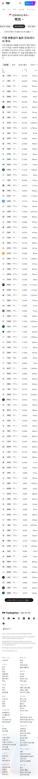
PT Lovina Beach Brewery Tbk (15, 154)
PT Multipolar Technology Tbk (15, 368)
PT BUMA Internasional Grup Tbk (15, 222)
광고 (21, 767)
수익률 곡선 (6, 715)
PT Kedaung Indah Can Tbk (15, 405)
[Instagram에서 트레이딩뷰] (18, 618)
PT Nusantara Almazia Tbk (15, 420)
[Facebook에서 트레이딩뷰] (8, 618)
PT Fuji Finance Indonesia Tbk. (15, 143)
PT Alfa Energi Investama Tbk (15, 185)
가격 (21, 663)
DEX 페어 (5, 679)
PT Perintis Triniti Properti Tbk (15, 588)
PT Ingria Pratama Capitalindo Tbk (15, 117)
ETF (3, 669)
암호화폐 (5, 674)
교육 (3, 758)
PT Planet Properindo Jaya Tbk (15, 279)
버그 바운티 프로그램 (27, 742)
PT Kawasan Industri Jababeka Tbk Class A (15, 326)
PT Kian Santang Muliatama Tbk (15, 373)
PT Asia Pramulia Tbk (15, 467)
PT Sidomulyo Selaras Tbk (15, 96)
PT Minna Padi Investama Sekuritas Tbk (15, 473)
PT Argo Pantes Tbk (15, 290)
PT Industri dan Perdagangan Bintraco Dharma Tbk (15, 201)
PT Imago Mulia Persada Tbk (15, 332)
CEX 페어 (5, 676)
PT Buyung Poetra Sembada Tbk (15, 347)
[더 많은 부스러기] (9, 9)
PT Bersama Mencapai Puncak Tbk (15, 499)
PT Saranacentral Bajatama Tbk (15, 410)
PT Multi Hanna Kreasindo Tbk (15, 582)
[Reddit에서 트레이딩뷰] (3, 623)
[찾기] (20, 3)
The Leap (23, 681)
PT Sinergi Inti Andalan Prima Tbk (15, 431)
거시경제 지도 (6, 719)
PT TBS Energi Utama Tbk (15, 269)
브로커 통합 (24, 770)
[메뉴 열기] (3, 3)
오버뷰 (22, 674)
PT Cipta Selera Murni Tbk (15, 76)
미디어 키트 (24, 710)
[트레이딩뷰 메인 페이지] (8, 3)
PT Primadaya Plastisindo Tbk (15, 138)
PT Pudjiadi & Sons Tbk (15, 353)
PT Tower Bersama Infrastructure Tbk (15, 337)
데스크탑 (5, 731)
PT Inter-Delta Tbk (15, 457)
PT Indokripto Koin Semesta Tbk (15, 86)
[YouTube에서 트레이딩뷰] (13, 618)
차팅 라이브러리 (25, 754)
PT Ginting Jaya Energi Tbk (15, 488)
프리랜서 (5, 772)
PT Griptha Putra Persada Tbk (15, 227)
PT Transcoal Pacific (15, 295)
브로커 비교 (24, 679)
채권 (3, 671)
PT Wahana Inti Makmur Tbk (15, 149)
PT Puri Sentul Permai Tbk (15, 514)
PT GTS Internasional (15, 206)
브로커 (22, 676)
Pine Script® (6, 722)
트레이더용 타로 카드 (27, 719)
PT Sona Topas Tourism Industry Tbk (15, 394)
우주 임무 (23, 701)
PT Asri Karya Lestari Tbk (15, 452)
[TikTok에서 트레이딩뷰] (34, 618)
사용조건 (23, 728)
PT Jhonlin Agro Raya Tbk (15, 211)
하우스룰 (5, 747)
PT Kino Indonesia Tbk (15, 483)
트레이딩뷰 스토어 (26, 717)
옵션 (3, 717)
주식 (3, 667)
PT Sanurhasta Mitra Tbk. (15, 384)
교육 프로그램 (24, 774)
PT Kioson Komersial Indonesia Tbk (15, 133)
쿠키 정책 (23, 735)
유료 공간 (5, 774)
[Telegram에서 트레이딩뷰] (28, 618)
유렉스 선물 (24, 690)
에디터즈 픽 (6, 760)
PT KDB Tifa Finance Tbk (15, 389)
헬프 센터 (23, 706)
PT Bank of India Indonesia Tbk (15, 572)
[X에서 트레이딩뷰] (3, 618)
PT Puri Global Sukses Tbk (15, 520)
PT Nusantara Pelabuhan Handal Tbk (15, 232)
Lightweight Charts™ (27, 756)
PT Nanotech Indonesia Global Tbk (15, 509)
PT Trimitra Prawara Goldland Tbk (15, 436)
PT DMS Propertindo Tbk (15, 248)
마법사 (4, 769)
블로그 (22, 703)
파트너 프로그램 (25, 772)
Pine (3, 681)
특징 (21, 660)
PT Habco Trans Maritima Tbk (15, 274)
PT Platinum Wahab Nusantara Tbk (15, 363)
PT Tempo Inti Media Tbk (15, 316)
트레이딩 (5, 756)
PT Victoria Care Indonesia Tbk (15, 577)
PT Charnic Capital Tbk (15, 258)
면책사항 (23, 731)
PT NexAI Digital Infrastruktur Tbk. (15, 285)
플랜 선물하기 (24, 667)
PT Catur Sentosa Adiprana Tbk (15, 379)
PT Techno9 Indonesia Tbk (15, 530)
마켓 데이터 (24, 665)
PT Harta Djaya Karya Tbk (15, 400)
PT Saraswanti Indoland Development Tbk (15, 91)
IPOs (3, 706)
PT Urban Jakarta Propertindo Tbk (15, 593)
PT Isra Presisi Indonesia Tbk (15, 551)
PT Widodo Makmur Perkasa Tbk (15, 556)
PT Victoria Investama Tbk (15, 478)
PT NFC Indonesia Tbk (15, 196)
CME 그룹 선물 (25, 687)
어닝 (3, 701)
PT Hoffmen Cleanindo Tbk (15, 264)
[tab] (19, 26)
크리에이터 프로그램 (9, 744)
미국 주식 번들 (25, 692)
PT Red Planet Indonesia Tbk (15, 535)
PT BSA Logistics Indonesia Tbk (15, 567)
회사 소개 (23, 699)
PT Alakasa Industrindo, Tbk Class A (15, 123)
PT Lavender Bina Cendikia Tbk (15, 311)
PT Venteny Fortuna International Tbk (15, 253)
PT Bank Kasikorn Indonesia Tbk (15, 447)
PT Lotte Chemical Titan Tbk (15, 191)
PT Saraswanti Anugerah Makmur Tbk (15, 159)
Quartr (31, 648)
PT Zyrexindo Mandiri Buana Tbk (15, 504)
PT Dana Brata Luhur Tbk (15, 541)
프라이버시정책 (25, 733)
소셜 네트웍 (6, 737)
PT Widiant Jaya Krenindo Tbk (15, 305)
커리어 (22, 708)
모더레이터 (6, 749)
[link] (18, 31)
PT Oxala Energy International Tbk (15, 81)
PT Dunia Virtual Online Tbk (15, 107)
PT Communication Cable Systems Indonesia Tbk (15, 441)
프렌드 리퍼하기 (7, 742)
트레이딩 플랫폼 (25, 761)
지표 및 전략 (6, 767)
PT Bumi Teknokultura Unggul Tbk (15, 462)
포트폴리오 (6, 712)
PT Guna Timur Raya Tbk (15, 217)
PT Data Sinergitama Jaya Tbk (15, 112)
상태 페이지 (24, 745)
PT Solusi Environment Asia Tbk (15, 243)
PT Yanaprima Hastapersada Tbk (15, 170)
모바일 (4, 728)
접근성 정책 (24, 738)
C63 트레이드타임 (26, 722)
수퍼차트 (5, 660)
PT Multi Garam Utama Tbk (15, 238)
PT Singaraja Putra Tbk (15, 525)
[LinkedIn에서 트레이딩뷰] (23, 618)
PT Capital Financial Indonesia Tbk (15, 546)
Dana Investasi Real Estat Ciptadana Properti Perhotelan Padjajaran (15, 358)
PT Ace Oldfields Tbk (15, 164)
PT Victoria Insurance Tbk (15, 180)
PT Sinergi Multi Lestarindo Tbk (15, 300)
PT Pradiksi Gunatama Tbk (15, 321)
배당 (3, 703)
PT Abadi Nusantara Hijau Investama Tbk (15, 494)
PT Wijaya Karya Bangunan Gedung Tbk (15, 415)
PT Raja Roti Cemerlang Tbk (15, 102)
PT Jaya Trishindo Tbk (15, 426)
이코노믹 (5, 699)
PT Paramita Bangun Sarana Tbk (15, 562)
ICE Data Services (26, 634)
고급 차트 (23, 758)
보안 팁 (22, 740)
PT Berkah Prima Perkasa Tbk (15, 128)
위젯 (21, 751)
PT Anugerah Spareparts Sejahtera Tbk (15, 175)
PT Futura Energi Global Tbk (15, 342)
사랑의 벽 (5, 740)
